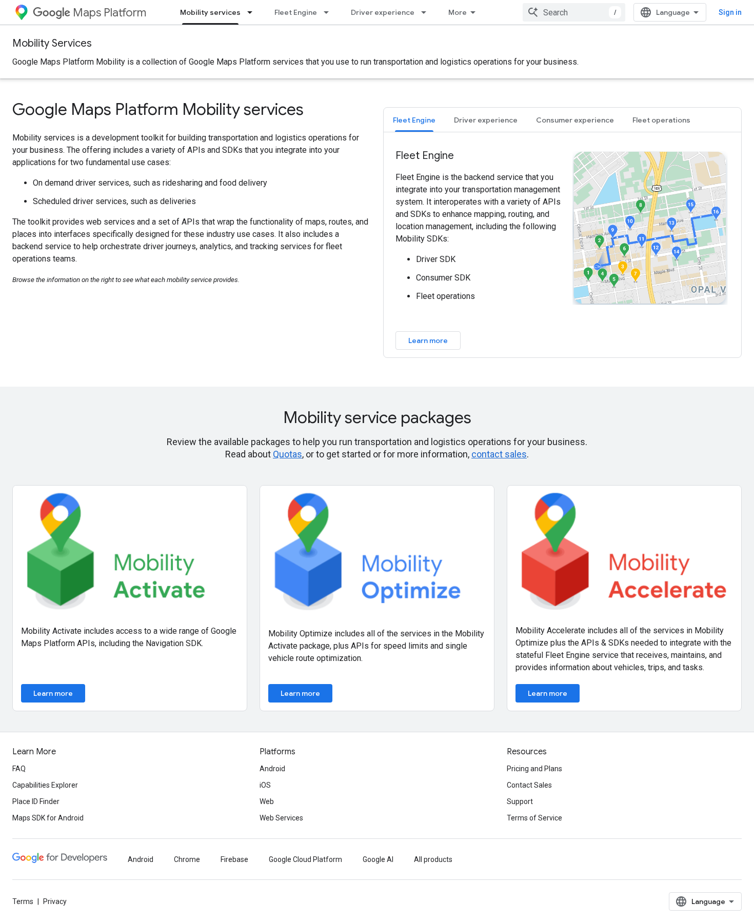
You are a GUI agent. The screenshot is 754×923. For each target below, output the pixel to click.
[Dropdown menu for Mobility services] (253, 12)
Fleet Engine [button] (414, 120)
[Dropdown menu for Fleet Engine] (329, 12)
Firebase (234, 859)
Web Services (281, 818)
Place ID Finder (35, 801)
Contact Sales (529, 785)
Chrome (187, 859)
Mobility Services (52, 43)
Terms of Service (534, 818)
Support (520, 801)
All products (433, 859)
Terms (22, 901)
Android (272, 769)
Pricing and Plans (534, 769)
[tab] (414, 120)
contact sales (499, 454)
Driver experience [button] (486, 120)
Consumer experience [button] (575, 120)
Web (267, 801)
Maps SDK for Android (48, 818)
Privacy (55, 901)
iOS (265, 785)
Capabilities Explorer (45, 785)
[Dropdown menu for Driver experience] (426, 12)
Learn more (428, 340)
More (457, 12)
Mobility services (210, 12)
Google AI (378, 859)
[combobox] (574, 12)
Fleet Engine (295, 12)
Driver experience (382, 12)
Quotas (287, 454)
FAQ (19, 769)
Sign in (730, 12)
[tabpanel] (562, 249)
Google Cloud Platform (305, 859)
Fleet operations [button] (661, 120)
